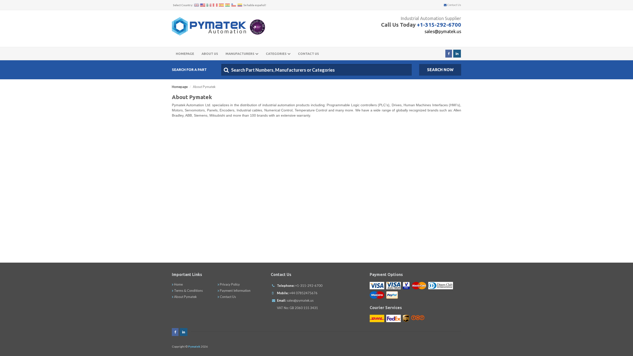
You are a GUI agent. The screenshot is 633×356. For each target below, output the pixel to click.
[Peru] (215, 5)
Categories (276, 53)
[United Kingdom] (196, 5)
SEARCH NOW (440, 69)
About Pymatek (185, 297)
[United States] (202, 5)
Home (178, 284)
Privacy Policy (229, 284)
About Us (210, 53)
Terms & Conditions (188, 291)
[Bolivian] (227, 5)
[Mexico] (208, 5)
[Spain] (221, 5)
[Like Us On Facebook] (448, 54)
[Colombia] (239, 5)
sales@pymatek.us (443, 31)
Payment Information (234, 291)
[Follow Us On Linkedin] (457, 54)
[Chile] (233, 5)
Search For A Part (189, 70)
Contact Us (454, 4)
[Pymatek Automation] (209, 26)
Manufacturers (240, 53)
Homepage (185, 53)
